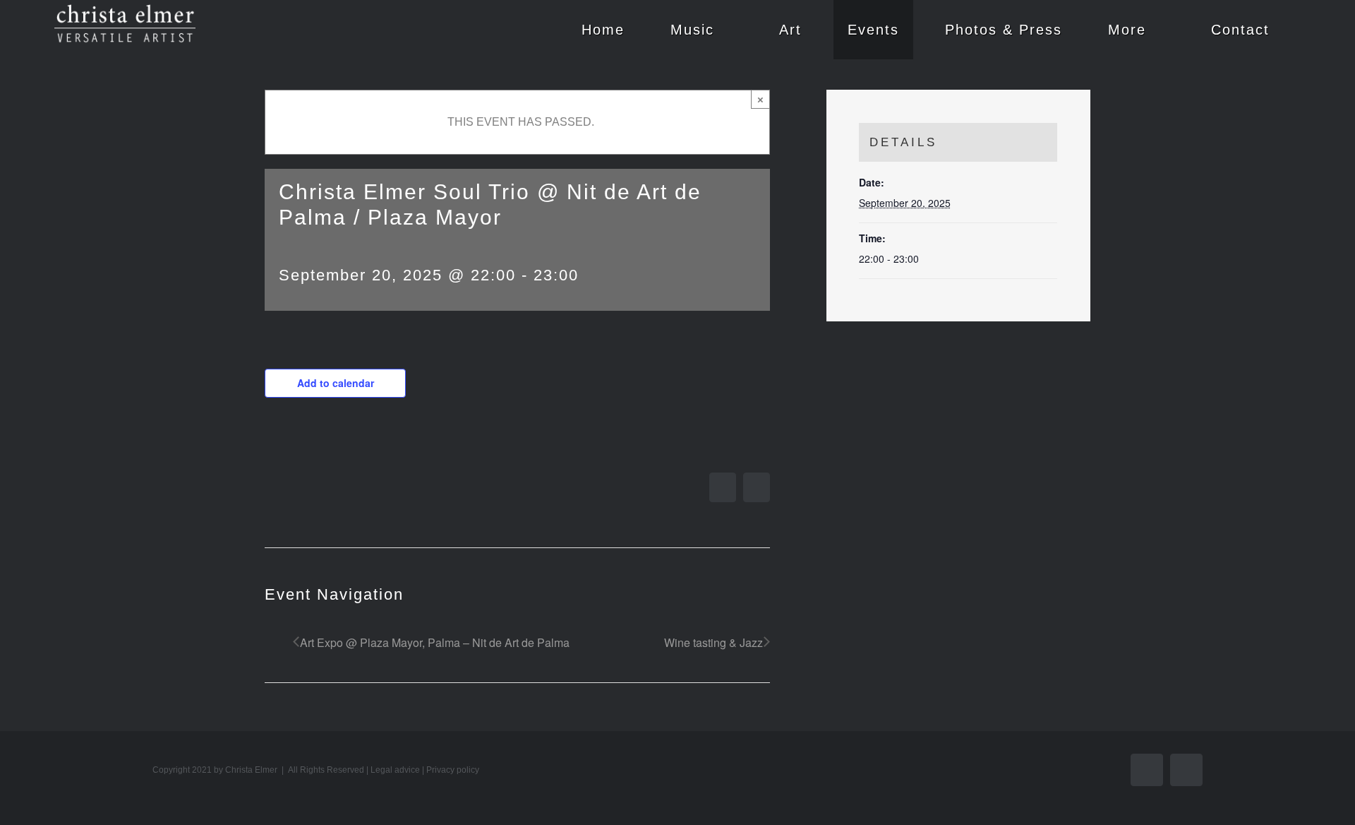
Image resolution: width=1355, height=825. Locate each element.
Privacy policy (452, 770)
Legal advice (395, 770)
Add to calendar (335, 383)
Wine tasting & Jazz (713, 642)
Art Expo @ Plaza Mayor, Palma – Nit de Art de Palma (435, 642)
